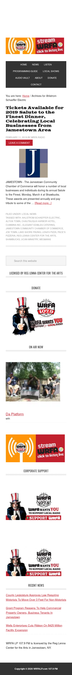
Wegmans (45, 239)
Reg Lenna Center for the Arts (36, 235)
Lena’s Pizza (49, 232)
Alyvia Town (13, 221)
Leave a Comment (19, 142)
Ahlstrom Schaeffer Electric (41, 217)
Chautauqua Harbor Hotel (38, 221)
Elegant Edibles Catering (39, 224)
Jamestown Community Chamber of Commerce (34, 228)
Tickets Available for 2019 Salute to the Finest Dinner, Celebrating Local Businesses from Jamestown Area (35, 119)
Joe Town (11, 232)
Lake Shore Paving (29, 232)
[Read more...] (43, 203)
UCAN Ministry (29, 239)
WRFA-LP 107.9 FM (36, 18)
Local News (29, 213)
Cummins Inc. (13, 224)
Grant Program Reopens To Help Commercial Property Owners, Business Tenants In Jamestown (33, 612)
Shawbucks (13, 239)
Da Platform (15, 413)
